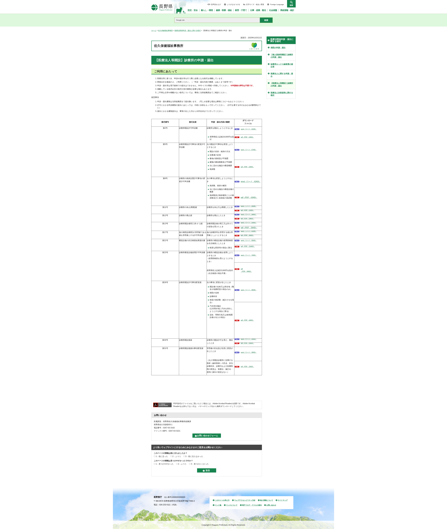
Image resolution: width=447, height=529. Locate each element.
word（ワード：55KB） (249, 240)
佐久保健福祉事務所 (165, 30)
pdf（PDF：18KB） (247, 218)
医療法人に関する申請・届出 (282, 75)
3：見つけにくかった (200, 464)
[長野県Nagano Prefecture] (162, 7)
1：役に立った (162, 456)
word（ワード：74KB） (249, 255)
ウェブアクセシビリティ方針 (244, 500)
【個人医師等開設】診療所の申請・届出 (282, 56)
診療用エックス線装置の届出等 (282, 65)
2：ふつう (176, 456)
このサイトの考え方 (222, 500)
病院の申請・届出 (278, 48)
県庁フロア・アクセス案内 (252, 505)
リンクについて (231, 505)
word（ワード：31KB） (249, 339)
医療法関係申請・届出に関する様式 (188, 30)
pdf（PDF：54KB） (247, 137)
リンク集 (218, 505)
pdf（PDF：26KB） (249, 228)
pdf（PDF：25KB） (247, 343)
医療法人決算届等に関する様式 (282, 94)
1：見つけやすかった (165, 464)
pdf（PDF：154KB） (248, 246)
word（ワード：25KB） (249, 223)
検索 (291, 5)
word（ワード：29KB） (249, 214)
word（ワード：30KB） (249, 352)
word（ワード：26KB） (249, 206)
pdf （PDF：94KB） (246, 270)
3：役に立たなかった (194, 456)
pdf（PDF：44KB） (247, 320)
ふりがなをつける (233, 4)
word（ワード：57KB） (249, 150)
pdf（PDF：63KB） (247, 167)
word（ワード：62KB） (251, 182)
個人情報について (266, 500)
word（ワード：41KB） (249, 129)
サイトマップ (283, 500)
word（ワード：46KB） (249, 290)
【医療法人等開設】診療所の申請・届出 (282, 84)
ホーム (153, 30)
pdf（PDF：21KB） (247, 210)
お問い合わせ (271, 505)
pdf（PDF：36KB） (247, 235)
